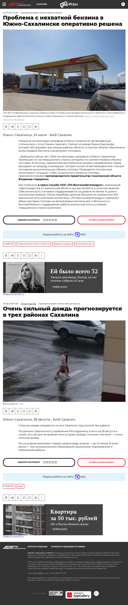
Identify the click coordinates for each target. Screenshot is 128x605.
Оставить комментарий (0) (101, 220)
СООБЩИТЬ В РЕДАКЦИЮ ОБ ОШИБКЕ (68, 547)
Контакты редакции (37, 547)
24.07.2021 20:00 (10, 13)
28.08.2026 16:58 (10, 303)
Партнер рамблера (38, 593)
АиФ (21, 404)
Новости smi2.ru (13, 294)
